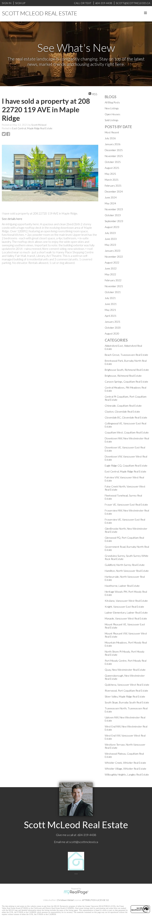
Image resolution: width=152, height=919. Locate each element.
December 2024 (114, 191)
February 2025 (113, 185)
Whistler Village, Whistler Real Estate (125, 768)
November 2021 (114, 286)
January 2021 (112, 321)
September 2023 (114, 221)
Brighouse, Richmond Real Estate (123, 375)
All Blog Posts (112, 102)
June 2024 (111, 197)
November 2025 (114, 156)
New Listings (112, 108)
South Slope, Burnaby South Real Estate (127, 702)
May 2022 (110, 274)
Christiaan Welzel (65, 900)
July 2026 (110, 138)
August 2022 (112, 262)
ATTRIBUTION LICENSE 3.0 (95, 900)
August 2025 (112, 167)
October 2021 (113, 292)
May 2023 (110, 244)
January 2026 (112, 144)
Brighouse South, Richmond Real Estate (127, 369)
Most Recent (112, 132)
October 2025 (113, 161)
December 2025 (114, 150)
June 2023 (111, 238)
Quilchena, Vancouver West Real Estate (127, 684)
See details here (12, 218)
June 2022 (111, 268)
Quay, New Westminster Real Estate (125, 669)
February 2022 (113, 280)
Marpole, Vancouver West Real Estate (126, 618)
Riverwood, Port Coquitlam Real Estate (126, 690)
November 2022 (114, 256)
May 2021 (110, 309)
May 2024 (110, 203)
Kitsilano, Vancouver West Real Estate (126, 600)
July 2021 (110, 298)
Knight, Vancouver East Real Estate (124, 606)
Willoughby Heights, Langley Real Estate (127, 774)
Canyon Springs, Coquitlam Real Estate (126, 381)
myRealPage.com (76, 892)
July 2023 (110, 232)
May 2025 (110, 173)
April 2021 (110, 315)
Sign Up (20, 3)
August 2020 (112, 333)
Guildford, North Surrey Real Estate (125, 564)
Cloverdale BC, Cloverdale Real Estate (126, 417)
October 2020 (113, 327)
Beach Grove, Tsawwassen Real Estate (126, 354)
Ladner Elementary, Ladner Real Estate (126, 612)
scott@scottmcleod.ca (83, 842)
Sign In (6, 3)
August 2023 (112, 227)
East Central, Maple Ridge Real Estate (32, 128)
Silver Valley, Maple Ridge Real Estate (125, 696)
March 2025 (111, 179)
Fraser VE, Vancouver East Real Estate (126, 504)
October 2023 (113, 215)
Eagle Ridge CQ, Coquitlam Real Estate (126, 465)
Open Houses (112, 114)
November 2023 (114, 209)
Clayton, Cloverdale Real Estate (122, 411)
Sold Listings (111, 120)
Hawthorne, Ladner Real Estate (122, 585)
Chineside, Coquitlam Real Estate (123, 405)
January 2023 (112, 250)
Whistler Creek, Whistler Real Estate (125, 762)
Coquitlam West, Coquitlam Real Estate (127, 432)
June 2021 (111, 303)
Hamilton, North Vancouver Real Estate (127, 570)
